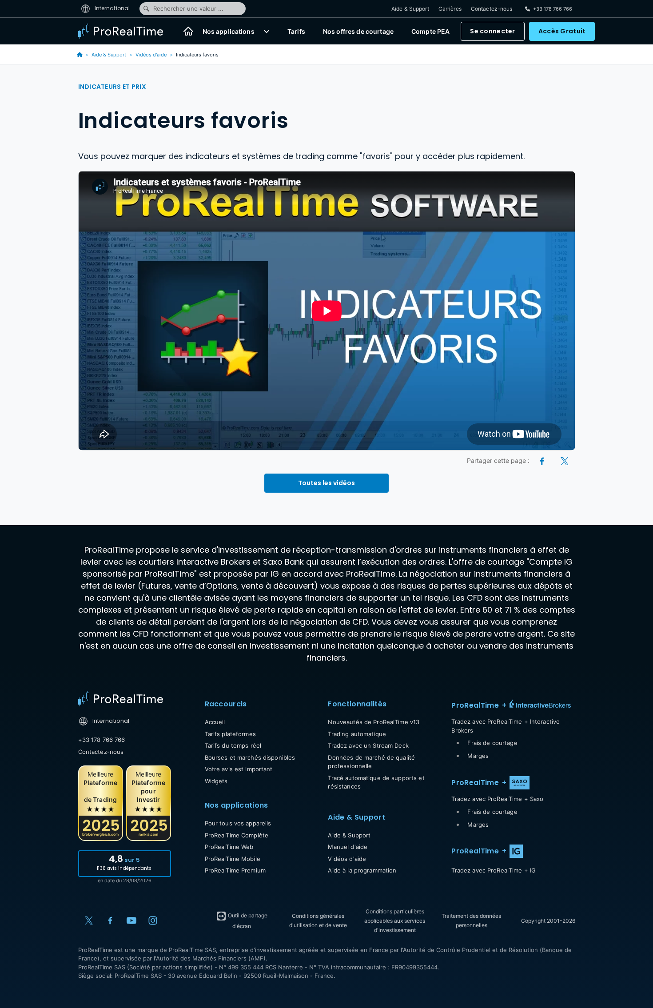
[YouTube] (131, 920)
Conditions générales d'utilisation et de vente (318, 920)
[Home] (120, 698)
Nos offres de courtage (358, 31)
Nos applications (229, 31)
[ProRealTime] (126, 31)
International (111, 8)
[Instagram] (152, 920)
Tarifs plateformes (230, 733)
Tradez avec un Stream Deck (368, 745)
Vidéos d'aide (151, 55)
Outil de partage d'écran (247, 920)
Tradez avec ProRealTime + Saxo (497, 798)
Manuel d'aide (347, 846)
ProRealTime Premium (235, 870)
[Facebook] (542, 460)
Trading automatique (357, 733)
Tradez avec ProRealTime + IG (493, 870)
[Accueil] (188, 31)
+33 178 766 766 (101, 739)
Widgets (216, 781)
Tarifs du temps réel (233, 745)
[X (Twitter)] (564, 460)
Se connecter (492, 31)
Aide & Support (410, 8)
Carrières (450, 8)
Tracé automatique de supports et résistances (376, 782)
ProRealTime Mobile (232, 858)
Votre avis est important (239, 769)
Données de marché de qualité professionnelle (371, 762)
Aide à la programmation (362, 870)
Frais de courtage (492, 742)
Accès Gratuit (562, 31)
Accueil (215, 721)
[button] (266, 31)
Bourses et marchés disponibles (250, 757)
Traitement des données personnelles (471, 920)
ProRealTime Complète (237, 835)
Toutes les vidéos (326, 482)
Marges (478, 755)
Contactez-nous (492, 8)
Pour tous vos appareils (238, 823)
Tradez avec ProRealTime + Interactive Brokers (505, 726)
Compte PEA (430, 31)
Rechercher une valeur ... (188, 8)
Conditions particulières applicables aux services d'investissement (394, 920)
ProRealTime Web (229, 846)
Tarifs (296, 31)
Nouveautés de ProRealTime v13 (373, 721)
